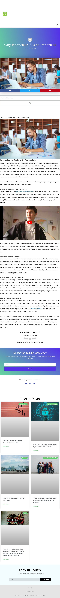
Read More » (6, 446)
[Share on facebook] (10, 90)
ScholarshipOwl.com (36, 308)
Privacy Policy (30, 591)
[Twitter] (28, 587)
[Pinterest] (31, 587)
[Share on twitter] (30, 90)
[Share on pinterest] (50, 90)
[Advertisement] (33, 12)
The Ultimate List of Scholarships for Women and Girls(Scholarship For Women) (45, 500)
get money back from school (24, 191)
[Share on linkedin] (34, 383)
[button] (57, 25)
